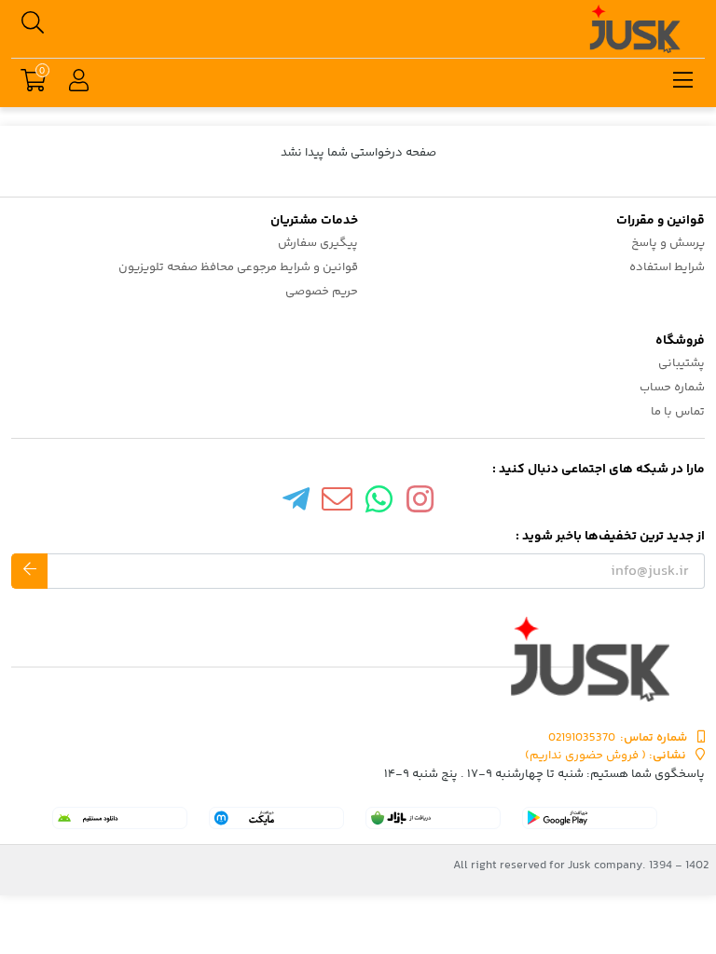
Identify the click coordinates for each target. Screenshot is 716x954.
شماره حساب (672, 387)
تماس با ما (678, 411)
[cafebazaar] (433, 818)
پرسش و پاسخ (668, 243)
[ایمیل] (337, 504)
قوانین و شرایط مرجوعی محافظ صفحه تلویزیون (238, 267)
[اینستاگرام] (420, 504)
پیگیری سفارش (318, 243)
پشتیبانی (681, 363)
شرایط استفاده (667, 267)
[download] (119, 818)
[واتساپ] (379, 504)
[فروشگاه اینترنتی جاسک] (358, 659)
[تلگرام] (295, 504)
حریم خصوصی (321, 291)
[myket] (276, 818)
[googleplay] (589, 818)
